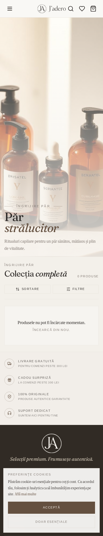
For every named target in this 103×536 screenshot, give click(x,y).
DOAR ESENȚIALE (51, 522)
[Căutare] (70, 8)
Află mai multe (25, 493)
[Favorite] (82, 8)
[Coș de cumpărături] (93, 8)
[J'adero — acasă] (51, 8)
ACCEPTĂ (51, 507)
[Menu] (9, 8)
